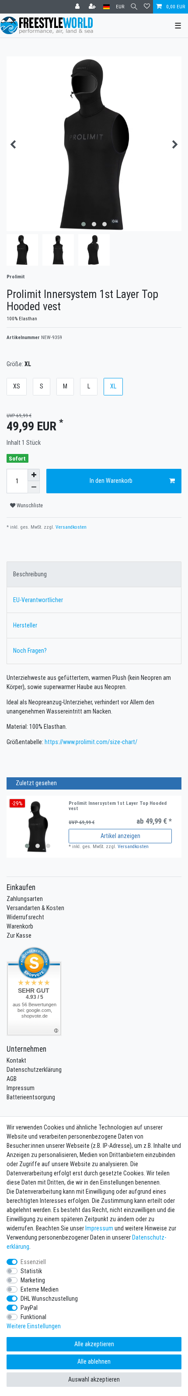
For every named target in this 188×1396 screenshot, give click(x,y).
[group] (37, 826)
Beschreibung (30, 574)
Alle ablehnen (94, 1361)
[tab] (94, 574)
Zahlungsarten (25, 899)
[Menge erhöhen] (34, 475)
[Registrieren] (93, 7)
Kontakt (16, 1060)
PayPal (29, 1308)
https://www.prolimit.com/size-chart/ (91, 742)
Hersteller (25, 625)
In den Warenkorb (111, 481)
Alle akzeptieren (94, 1344)
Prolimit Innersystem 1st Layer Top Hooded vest (118, 805)
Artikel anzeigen (120, 836)
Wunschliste (29, 505)
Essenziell (33, 1262)
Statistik (31, 1271)
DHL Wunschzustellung (49, 1298)
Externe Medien (40, 1289)
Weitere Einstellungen (34, 1326)
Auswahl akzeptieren (94, 1379)
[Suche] (134, 7)
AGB (12, 1079)
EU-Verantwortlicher (38, 600)
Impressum (21, 1088)
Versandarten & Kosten (35, 908)
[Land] (106, 7)
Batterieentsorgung (31, 1097)
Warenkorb (20, 926)
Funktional (33, 1317)
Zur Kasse (19, 935)
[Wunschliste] (147, 7)
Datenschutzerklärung (34, 1070)
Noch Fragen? (30, 651)
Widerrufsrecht (25, 917)
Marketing (33, 1280)
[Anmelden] (78, 7)
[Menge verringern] (34, 487)
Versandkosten (70, 527)
